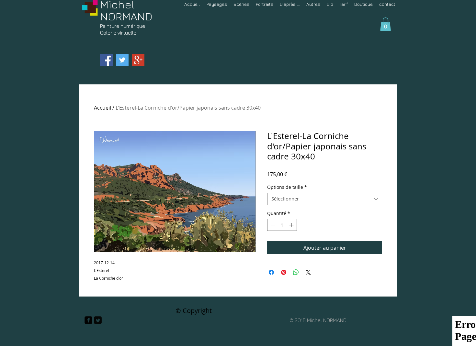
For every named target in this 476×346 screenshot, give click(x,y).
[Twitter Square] (98, 320)
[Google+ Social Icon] (138, 60)
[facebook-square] (88, 320)
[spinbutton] (282, 225)
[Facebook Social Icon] (106, 60)
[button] (385, 24)
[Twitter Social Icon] (122, 60)
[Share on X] (308, 272)
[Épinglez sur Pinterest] (284, 272)
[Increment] (292, 225)
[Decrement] (272, 225)
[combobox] (324, 199)
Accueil (102, 107)
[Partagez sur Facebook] (271, 272)
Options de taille (287, 187)
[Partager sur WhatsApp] (296, 272)
